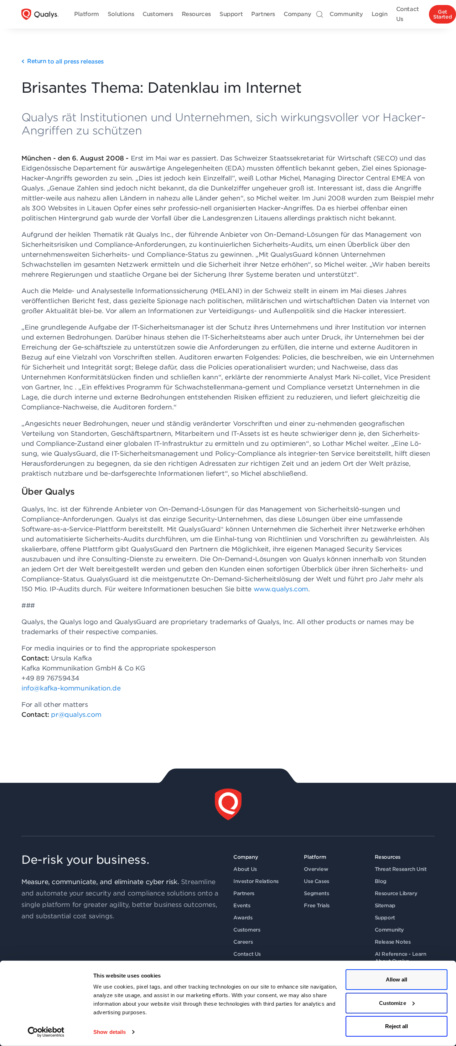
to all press (65, 61)
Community (389, 930)
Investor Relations (256, 881)
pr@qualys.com (76, 714)
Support (385, 917)
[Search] (319, 14)
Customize (392, 1003)
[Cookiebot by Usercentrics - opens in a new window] (46, 1032)
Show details (109, 1032)
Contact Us (247, 954)
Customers (246, 930)
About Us (245, 869)
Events (241, 905)
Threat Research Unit (401, 869)
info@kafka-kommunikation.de (70, 688)
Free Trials (317, 905)
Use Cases (316, 881)
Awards (243, 917)
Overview (316, 869)
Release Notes (393, 942)
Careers (243, 942)
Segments (316, 893)
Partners (243, 893)
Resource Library (396, 893)
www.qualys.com (281, 589)
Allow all (397, 979)
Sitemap (385, 905)
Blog (381, 881)
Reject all (396, 1026)
